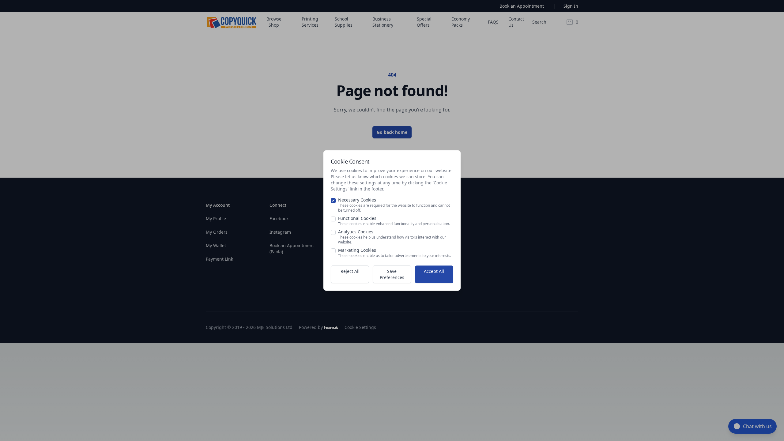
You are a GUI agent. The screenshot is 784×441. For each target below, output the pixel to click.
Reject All (350, 271)
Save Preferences (392, 274)
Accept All (434, 271)
